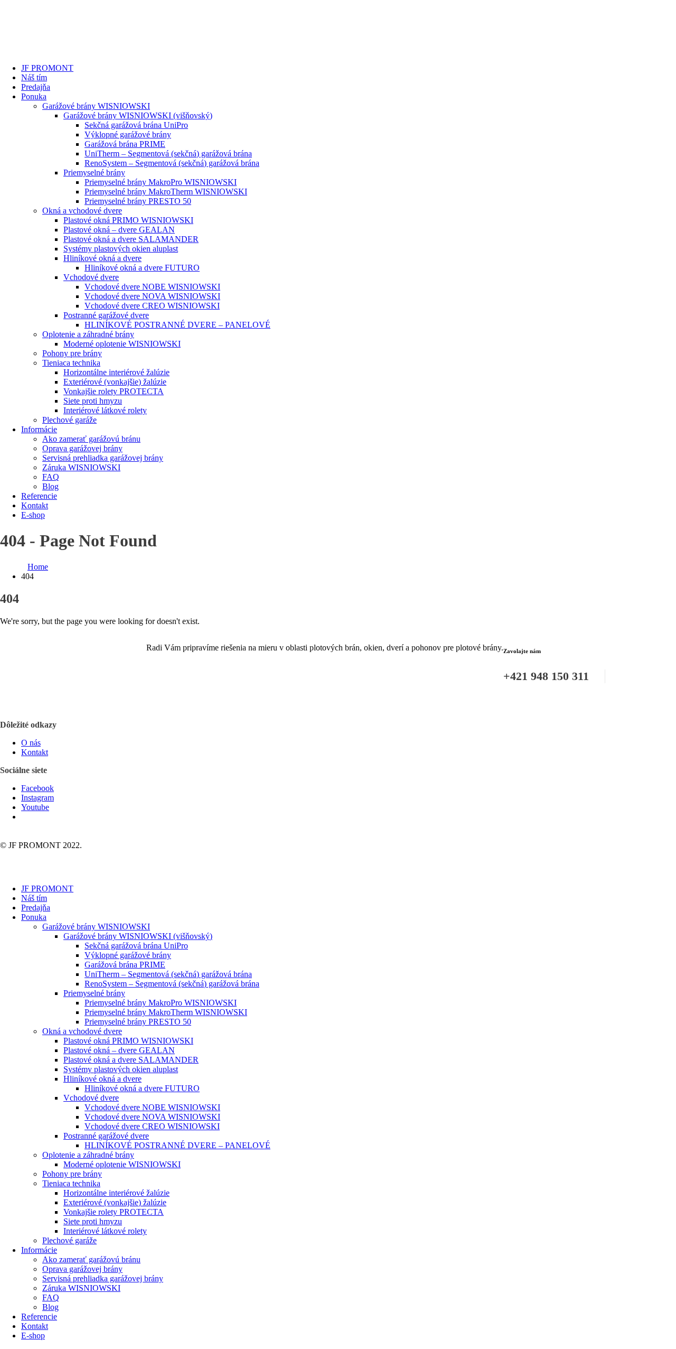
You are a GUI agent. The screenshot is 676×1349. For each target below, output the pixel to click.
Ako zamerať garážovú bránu (91, 438)
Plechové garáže (69, 419)
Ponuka (33, 96)
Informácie (39, 429)
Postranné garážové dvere (106, 315)
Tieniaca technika (71, 362)
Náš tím (34, 77)
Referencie (39, 495)
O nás (31, 742)
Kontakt (34, 505)
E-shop (33, 514)
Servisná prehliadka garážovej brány (102, 457)
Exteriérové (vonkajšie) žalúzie (114, 381)
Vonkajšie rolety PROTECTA (113, 391)
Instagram (37, 797)
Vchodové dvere (91, 277)
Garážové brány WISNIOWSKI (96, 105)
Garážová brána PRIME (124, 143)
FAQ (50, 476)
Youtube (35, 807)
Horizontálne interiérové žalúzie (116, 372)
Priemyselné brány (94, 172)
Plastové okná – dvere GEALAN (119, 229)
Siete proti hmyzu (92, 400)
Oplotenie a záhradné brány (88, 334)
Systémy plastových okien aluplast (120, 248)
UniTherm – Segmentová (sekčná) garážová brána (168, 153)
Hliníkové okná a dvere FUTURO (142, 267)
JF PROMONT (47, 67)
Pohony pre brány (72, 353)
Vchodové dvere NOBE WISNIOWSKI (152, 286)
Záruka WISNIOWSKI (81, 467)
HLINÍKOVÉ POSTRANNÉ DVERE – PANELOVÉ (177, 324)
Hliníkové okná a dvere (102, 258)
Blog (50, 486)
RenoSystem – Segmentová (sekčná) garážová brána (171, 163)
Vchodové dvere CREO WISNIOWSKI (152, 305)
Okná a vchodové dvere (82, 210)
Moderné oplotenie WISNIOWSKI (122, 343)
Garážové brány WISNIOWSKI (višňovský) (137, 115)
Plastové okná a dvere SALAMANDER (131, 239)
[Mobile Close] (6, 870)
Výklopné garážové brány (127, 134)
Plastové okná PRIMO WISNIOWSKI (128, 220)
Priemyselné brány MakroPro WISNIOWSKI (160, 182)
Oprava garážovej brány (82, 448)
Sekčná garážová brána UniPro (136, 124)
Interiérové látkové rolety (105, 410)
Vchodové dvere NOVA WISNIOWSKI (152, 296)
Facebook (37, 788)
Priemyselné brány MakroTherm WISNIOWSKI (165, 191)
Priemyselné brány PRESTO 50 (137, 201)
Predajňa (35, 86)
